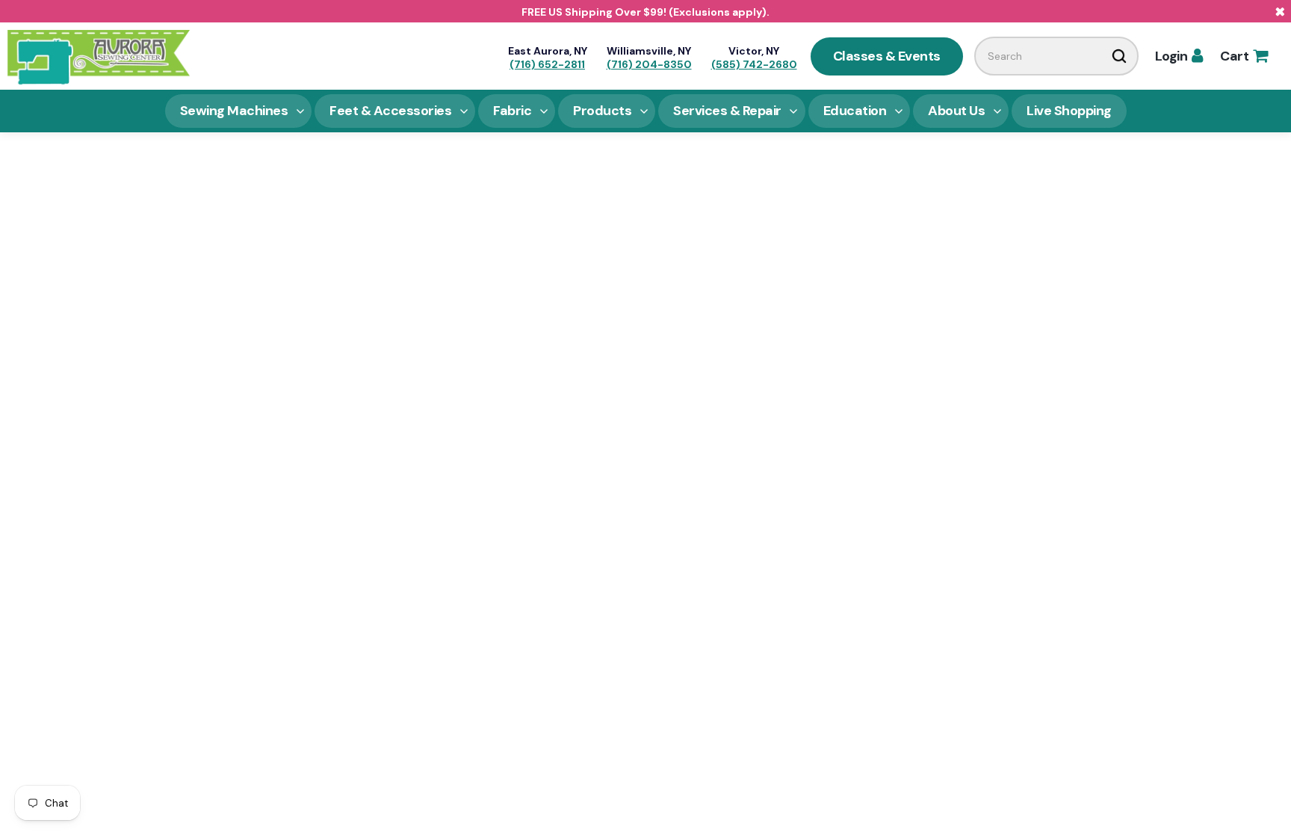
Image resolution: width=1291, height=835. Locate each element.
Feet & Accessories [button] (390, 111)
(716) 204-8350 (649, 64)
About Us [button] (956, 111)
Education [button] (855, 111)
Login (1179, 56)
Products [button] (602, 111)
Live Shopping (1069, 111)
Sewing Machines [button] (234, 111)
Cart (1243, 56)
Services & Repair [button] (727, 111)
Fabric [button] (512, 111)
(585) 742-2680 (754, 64)
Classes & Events (887, 56)
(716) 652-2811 (547, 64)
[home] (98, 56)
